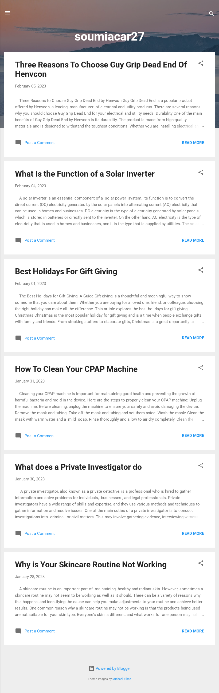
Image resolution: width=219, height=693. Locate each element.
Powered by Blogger (113, 668)
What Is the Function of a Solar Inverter (85, 173)
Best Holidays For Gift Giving (66, 271)
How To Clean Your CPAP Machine (76, 369)
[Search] (211, 14)
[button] (201, 64)
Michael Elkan (121, 679)
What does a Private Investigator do (78, 467)
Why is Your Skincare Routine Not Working (91, 564)
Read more (193, 142)
